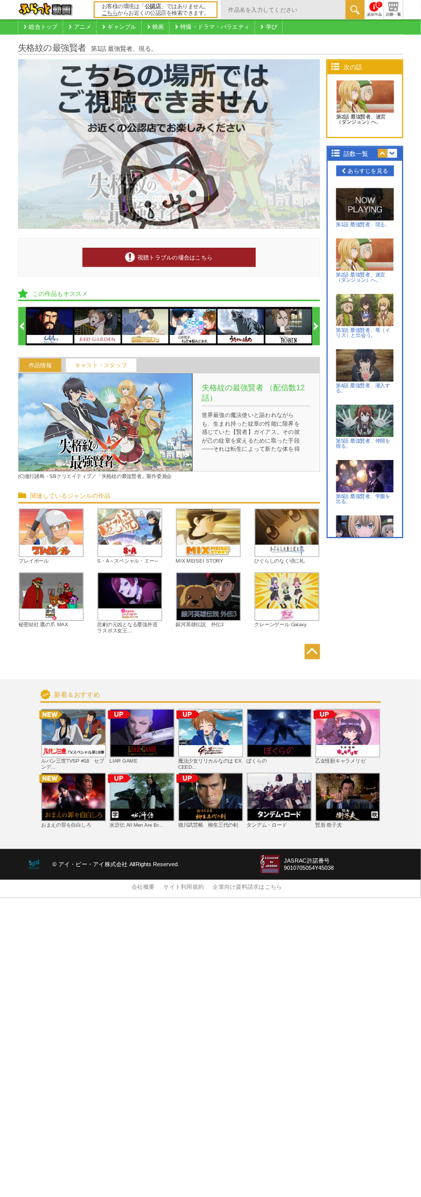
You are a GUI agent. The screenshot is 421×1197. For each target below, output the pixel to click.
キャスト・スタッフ (101, 365)
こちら (110, 13)
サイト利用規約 (183, 887)
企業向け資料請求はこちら (247, 887)
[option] (49, 326)
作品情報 (40, 365)
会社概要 (143, 887)
